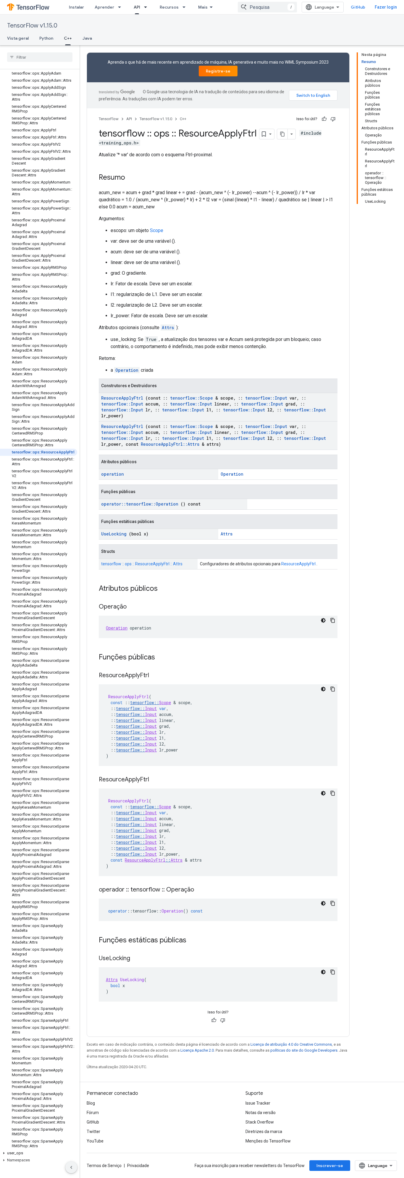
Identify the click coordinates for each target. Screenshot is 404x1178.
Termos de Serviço (104, 1165)
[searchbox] (39, 57)
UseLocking (114, 534)
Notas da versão (260, 1112)
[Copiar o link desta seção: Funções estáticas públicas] (194, 940)
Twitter (93, 1131)
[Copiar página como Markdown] (282, 134)
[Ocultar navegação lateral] (71, 1167)
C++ (68, 38)
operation (112, 474)
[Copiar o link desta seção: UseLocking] (136, 958)
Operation (126, 370)
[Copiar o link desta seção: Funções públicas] (163, 657)
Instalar (76, 7)
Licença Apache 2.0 (197, 1050)
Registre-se (218, 71)
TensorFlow (109, 119)
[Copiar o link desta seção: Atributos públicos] (165, 589)
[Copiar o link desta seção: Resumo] (131, 177)
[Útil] (324, 119)
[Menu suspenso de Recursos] (186, 7)
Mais (203, 7)
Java (87, 38)
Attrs (168, 327)
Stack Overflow (259, 1122)
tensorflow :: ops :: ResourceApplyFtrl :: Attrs (141, 563)
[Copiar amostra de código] (332, 620)
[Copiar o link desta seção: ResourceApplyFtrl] (155, 675)
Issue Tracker (257, 1103)
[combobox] (267, 7)
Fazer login (386, 7)
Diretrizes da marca (263, 1131)
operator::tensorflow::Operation (139, 504)
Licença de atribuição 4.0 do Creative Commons (291, 1044)
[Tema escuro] (323, 620)
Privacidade (138, 1165)
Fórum (93, 1112)
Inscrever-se (329, 1165)
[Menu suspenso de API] (147, 7)
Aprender (104, 7)
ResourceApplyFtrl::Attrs (170, 444)
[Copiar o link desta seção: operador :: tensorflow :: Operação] (200, 890)
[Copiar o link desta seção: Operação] (132, 607)
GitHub (358, 7)
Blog (91, 1103)
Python (46, 38)
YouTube (95, 1141)
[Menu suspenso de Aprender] (121, 7)
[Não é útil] (333, 119)
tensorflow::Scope (191, 398)
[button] (38, 1153)
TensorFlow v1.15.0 (32, 25)
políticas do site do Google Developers (303, 1050)
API (137, 7)
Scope (156, 230)
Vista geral (18, 38)
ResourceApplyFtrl (122, 398)
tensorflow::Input (266, 398)
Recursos (169, 7)
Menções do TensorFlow (268, 1141)
